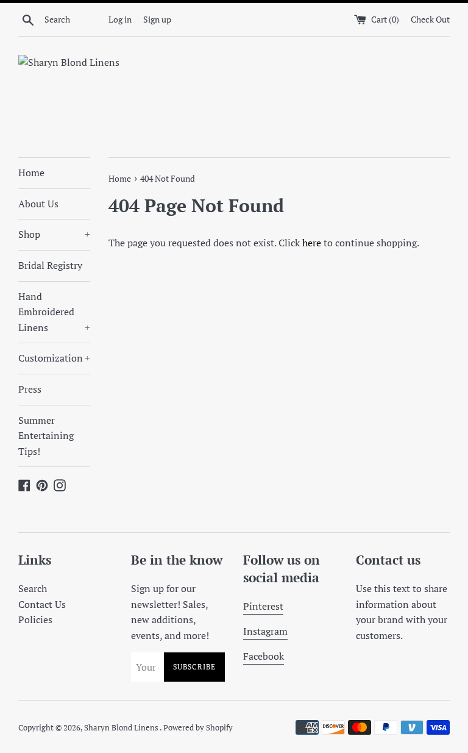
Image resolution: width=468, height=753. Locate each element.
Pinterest (263, 606)
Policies (35, 619)
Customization (54, 358)
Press (29, 389)
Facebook (263, 656)
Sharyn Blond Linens (122, 728)
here (311, 242)
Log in (120, 19)
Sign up (157, 19)
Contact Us (42, 604)
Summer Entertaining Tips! (46, 435)
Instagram (265, 631)
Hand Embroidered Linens (54, 312)
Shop (54, 234)
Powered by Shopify (198, 728)
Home (31, 172)
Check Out (430, 19)
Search (32, 588)
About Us (38, 203)
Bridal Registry (50, 265)
